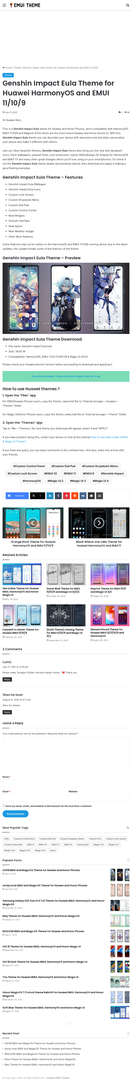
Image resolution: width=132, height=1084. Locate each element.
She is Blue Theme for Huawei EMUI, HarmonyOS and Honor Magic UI (21, 592)
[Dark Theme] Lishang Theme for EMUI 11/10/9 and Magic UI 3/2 (65, 633)
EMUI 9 (89, 473)
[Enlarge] (125, 267)
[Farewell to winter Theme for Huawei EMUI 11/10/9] (22, 615)
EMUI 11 (70, 473)
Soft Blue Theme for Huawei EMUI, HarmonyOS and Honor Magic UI (44, 1007)
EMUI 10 (51, 473)
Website (73, 791)
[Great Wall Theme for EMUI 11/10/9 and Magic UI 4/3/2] (66, 574)
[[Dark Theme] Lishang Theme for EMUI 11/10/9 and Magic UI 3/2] (66, 615)
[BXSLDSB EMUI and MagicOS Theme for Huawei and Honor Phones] (120, 936)
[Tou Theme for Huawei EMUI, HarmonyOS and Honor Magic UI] (120, 981)
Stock (53, 850)
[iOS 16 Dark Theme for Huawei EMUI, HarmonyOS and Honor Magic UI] (120, 966)
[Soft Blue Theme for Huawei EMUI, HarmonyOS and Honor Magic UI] (120, 1012)
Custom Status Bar (13, 844)
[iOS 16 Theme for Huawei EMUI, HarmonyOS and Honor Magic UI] (120, 951)
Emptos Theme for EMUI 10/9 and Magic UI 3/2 (108, 590)
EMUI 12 (68, 844)
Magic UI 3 (79, 481)
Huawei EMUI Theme (58, 1077)
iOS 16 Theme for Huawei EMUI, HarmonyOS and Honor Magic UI (42, 946)
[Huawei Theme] (25, 5)
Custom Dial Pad (64, 466)
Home (8, 67)
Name (7, 776)
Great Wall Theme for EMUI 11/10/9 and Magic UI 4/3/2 (63, 590)
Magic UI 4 (102, 481)
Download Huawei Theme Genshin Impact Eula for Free (66, 376)
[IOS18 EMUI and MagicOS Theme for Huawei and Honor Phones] (120, 874)
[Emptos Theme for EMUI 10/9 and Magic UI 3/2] (110, 574)
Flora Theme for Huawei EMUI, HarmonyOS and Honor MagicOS (40, 1059)
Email (6, 791)
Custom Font (95, 838)
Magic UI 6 (40, 850)
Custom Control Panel (30, 466)
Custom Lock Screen (23, 473)
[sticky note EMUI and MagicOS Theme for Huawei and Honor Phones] (120, 890)
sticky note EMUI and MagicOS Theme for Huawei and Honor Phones (45, 885)
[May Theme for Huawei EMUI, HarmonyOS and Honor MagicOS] (120, 920)
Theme (17, 67)
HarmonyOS (32, 481)
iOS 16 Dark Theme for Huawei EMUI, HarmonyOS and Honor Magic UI (45, 962)
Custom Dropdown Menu (101, 466)
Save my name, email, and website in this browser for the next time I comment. (49, 806)
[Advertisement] (66, 39)
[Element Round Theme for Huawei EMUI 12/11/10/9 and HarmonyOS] (110, 615)
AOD (6, 838)
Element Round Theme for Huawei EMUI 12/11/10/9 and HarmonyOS (107, 633)
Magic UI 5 (25, 850)
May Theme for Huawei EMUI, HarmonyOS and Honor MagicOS (41, 916)
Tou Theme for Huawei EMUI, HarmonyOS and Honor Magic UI (40, 977)
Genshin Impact (113, 473)
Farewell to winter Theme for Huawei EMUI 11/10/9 (21, 631)
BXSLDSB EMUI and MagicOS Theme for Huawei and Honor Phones (43, 931)
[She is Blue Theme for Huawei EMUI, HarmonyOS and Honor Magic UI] (22, 574)
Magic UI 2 (56, 481)
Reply (7, 679)
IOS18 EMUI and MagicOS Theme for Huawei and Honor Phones (41, 870)
